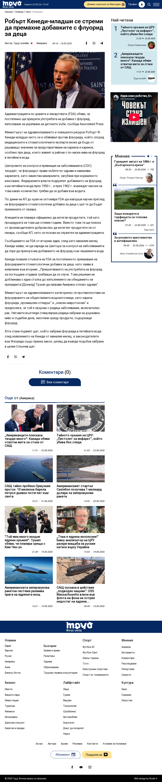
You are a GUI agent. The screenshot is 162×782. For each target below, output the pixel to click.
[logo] (12, 4)
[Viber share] (94, 43)
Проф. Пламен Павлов (131, 177)
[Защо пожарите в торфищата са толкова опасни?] (134, 198)
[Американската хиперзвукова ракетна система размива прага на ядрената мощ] (29, 570)
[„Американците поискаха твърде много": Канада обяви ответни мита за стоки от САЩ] (29, 418)
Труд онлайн (21, 43)
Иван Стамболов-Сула (131, 253)
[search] (149, 4)
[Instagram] (90, 767)
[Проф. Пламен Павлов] (149, 178)
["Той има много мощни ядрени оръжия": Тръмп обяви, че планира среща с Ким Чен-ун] (29, 519)
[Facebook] (72, 767)
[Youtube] (81, 767)
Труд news (149, 229)
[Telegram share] (101, 43)
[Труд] (79, 627)
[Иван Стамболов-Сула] (149, 254)
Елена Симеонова (137, 45)
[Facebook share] (86, 43)
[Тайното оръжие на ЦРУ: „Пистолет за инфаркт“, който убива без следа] (81, 418)
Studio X (153, 778)
